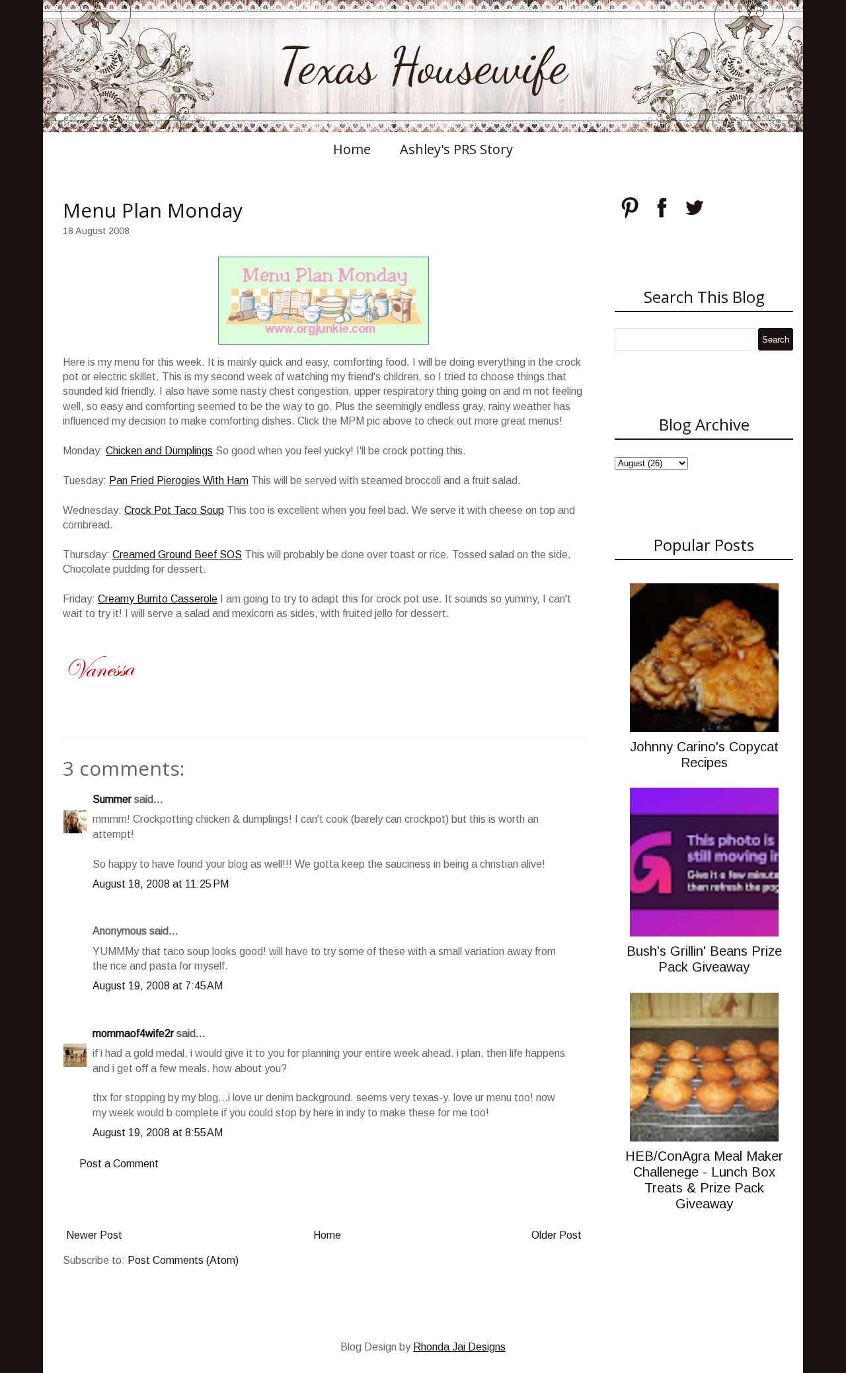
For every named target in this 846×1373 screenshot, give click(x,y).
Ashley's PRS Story (456, 149)
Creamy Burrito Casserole (157, 598)
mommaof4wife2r (133, 1033)
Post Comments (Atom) (183, 1260)
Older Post (556, 1235)
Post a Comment (119, 1163)
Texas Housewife (423, 66)
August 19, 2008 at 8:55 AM (158, 1132)
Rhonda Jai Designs (459, 1346)
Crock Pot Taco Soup (174, 510)
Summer (112, 799)
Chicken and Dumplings (159, 450)
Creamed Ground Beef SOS (177, 554)
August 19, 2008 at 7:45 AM (158, 985)
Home (352, 149)
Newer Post (94, 1235)
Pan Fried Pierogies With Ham (179, 480)
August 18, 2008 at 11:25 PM (161, 884)
